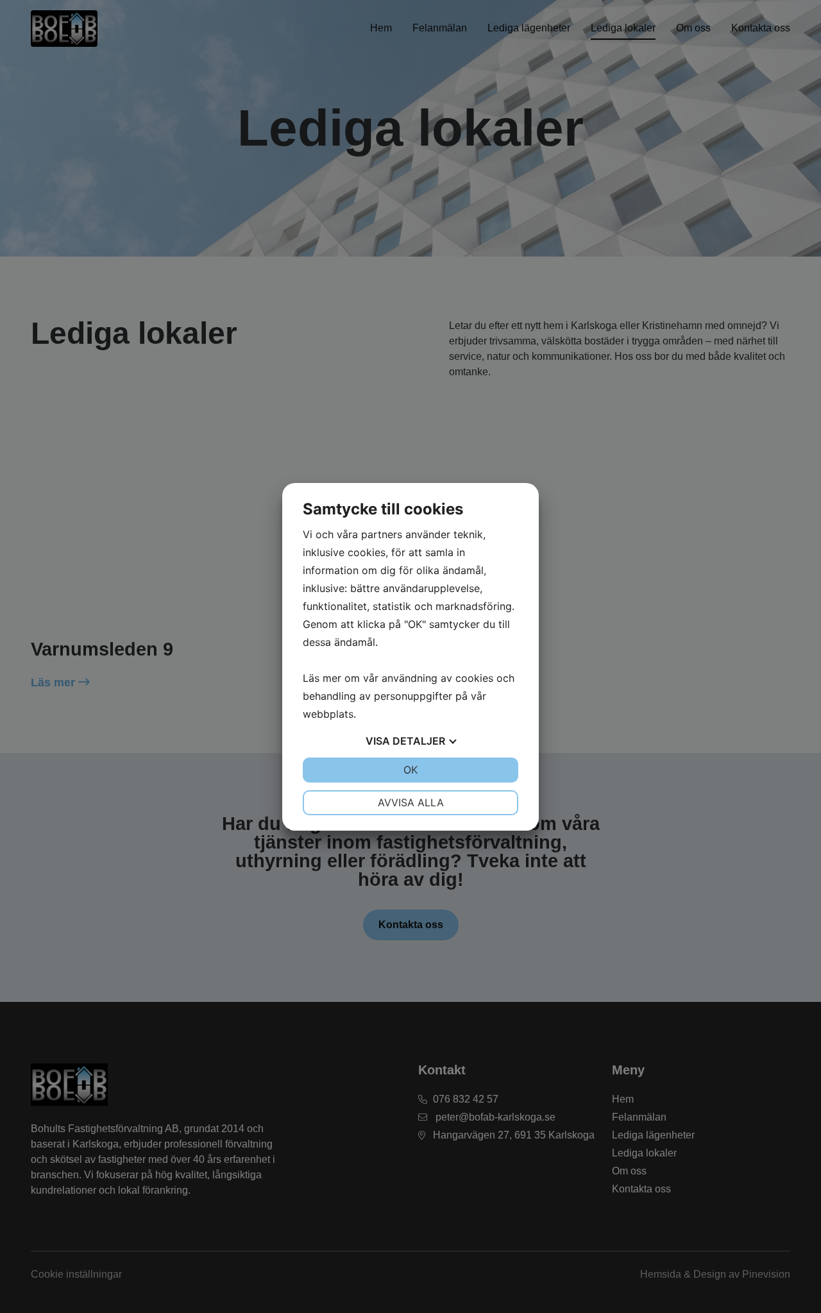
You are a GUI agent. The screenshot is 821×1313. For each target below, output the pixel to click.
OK (410, 769)
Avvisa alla (411, 802)
